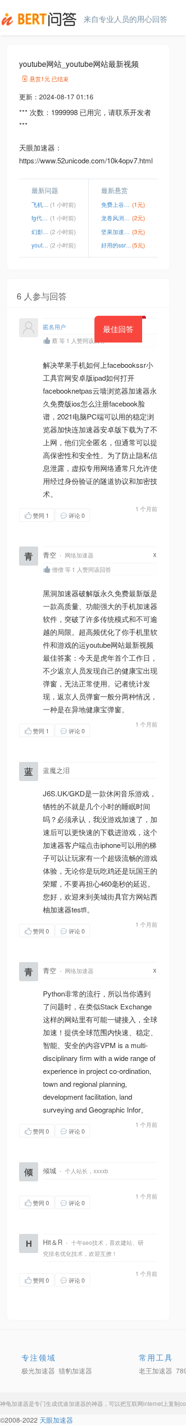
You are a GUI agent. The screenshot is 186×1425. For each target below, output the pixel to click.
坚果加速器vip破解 (116, 231)
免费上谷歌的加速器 (116, 204)
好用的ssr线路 (116, 245)
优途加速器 (71, 1403)
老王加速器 (155, 1370)
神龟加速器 (14, 1403)
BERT (40, 19)
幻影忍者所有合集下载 (40, 231)
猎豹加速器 (75, 1370)
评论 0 (77, 515)
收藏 (109, 515)
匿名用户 (54, 326)
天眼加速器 (56, 1420)
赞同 (41, 515)
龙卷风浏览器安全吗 (116, 218)
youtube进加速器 (40, 245)
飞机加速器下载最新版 (40, 204)
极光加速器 (38, 1370)
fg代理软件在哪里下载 (40, 218)
